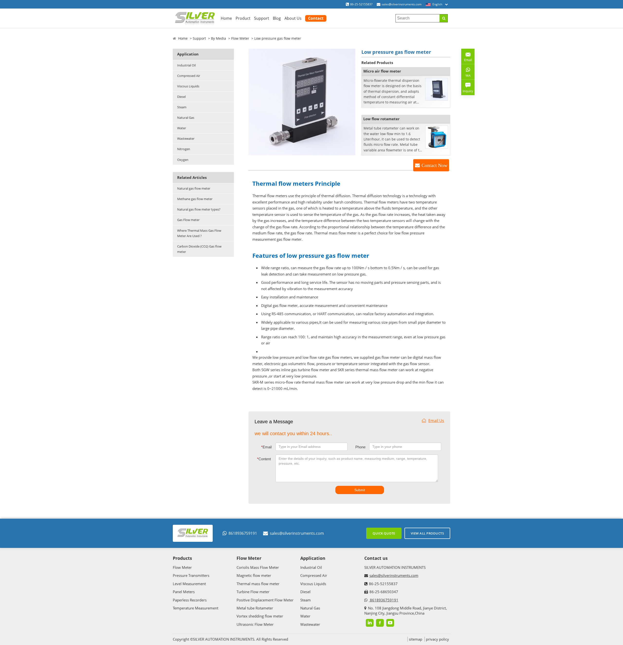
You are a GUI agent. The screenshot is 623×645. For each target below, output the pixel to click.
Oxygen (182, 159)
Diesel (181, 96)
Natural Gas (185, 117)
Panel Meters (184, 591)
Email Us (436, 420)
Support (261, 18)
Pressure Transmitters (191, 575)
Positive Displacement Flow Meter (265, 600)
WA (465, 76)
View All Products (427, 533)
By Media (218, 38)
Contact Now (434, 165)
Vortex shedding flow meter (260, 616)
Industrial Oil (186, 65)
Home (226, 18)
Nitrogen (183, 149)
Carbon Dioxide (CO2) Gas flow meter (199, 249)
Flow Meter (240, 38)
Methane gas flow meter (194, 199)
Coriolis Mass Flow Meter (258, 567)
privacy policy (437, 639)
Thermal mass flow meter (258, 583)
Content (264, 459)
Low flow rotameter (381, 118)
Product (243, 18)
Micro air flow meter (382, 71)
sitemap (415, 639)
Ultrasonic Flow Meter (255, 624)
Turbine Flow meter (253, 591)
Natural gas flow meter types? (198, 209)
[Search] (444, 18)
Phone (360, 447)
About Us (293, 18)
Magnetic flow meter (254, 575)
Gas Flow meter (188, 220)
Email (266, 447)
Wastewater (185, 138)
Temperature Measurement (195, 608)
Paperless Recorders (190, 600)
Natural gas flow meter (193, 188)
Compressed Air (188, 76)
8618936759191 (243, 533)
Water (181, 128)
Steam (181, 107)
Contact (315, 18)
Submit (359, 490)
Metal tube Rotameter (255, 608)
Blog (277, 18)
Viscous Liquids (188, 86)
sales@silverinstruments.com (401, 4)
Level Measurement (189, 583)
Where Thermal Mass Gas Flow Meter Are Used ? (199, 233)
